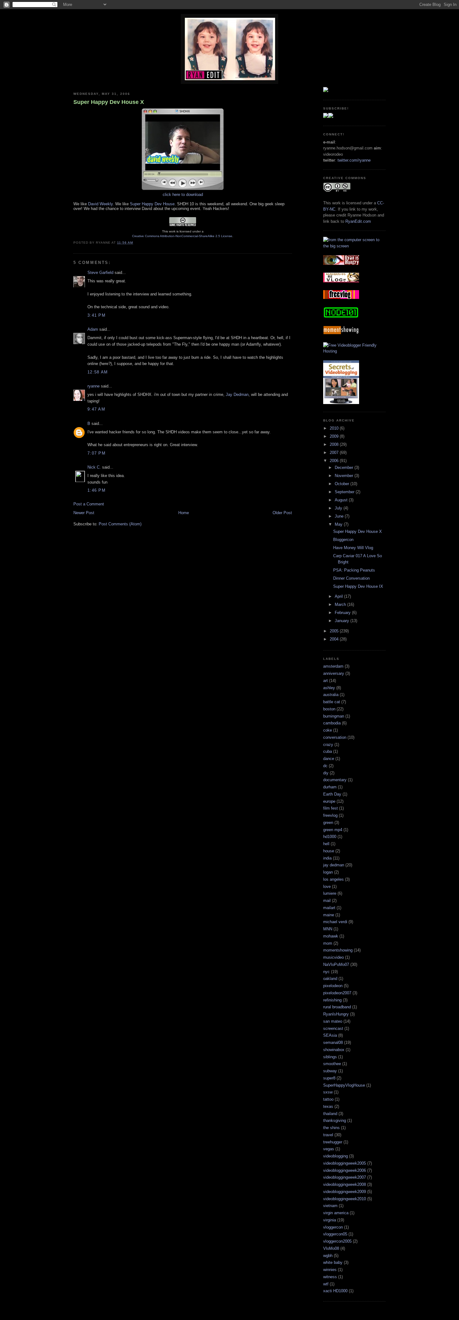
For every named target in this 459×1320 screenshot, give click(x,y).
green (328, 822)
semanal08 (333, 1042)
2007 (335, 452)
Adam (92, 329)
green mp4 (332, 829)
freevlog (330, 815)
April (339, 596)
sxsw (328, 1092)
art (325, 680)
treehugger (332, 1142)
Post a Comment (88, 504)
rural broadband (337, 1007)
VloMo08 (331, 1248)
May (339, 524)
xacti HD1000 (335, 1290)
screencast (333, 1028)
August (342, 500)
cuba (327, 751)
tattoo (328, 1099)
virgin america (335, 1212)
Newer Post (83, 512)
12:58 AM (97, 372)
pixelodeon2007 (337, 993)
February (343, 612)
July (339, 508)
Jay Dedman (237, 394)
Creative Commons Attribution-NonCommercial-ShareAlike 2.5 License (182, 236)
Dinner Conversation (351, 578)
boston (329, 709)
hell (326, 843)
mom (327, 943)
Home (183, 512)
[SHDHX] (183, 190)
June (340, 516)
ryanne (93, 386)
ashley (329, 687)
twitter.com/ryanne (354, 160)
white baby (333, 1262)
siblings (330, 1057)
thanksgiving (334, 1120)
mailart (329, 907)
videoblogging (335, 1156)
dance (328, 758)
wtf (325, 1284)
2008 (335, 444)
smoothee (332, 1063)
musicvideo (333, 957)
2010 (335, 428)
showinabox (333, 1049)
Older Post (282, 512)
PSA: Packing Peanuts (354, 570)
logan (328, 872)
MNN (327, 929)
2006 (335, 460)
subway (330, 1071)
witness (330, 1276)
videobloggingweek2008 (344, 1184)
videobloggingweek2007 (344, 1177)
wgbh (328, 1255)
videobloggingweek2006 (344, 1170)
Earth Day (332, 794)
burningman (333, 716)
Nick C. (94, 467)
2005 (335, 631)
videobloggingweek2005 (344, 1163)
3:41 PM (96, 315)
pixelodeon (333, 985)
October (342, 483)
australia (330, 694)
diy (325, 773)
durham (330, 787)
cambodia (332, 723)
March (341, 604)
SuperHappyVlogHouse (344, 1085)
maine (328, 915)
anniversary (333, 673)
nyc (326, 971)
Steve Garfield (100, 272)
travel (328, 1134)
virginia (329, 1220)
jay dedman (333, 865)
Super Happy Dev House (152, 204)
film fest (330, 808)
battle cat (331, 701)
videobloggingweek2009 (344, 1191)
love (327, 886)
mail (327, 900)
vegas (328, 1149)
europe (329, 801)
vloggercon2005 (337, 1241)
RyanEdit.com (358, 221)
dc (325, 765)
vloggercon (333, 1227)
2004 (335, 639)
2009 (335, 436)
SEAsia (330, 1035)
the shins (331, 1127)
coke (327, 730)
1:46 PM (96, 490)
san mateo (332, 1021)
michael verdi (335, 921)
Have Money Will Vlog (353, 547)
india (327, 858)
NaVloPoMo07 (336, 964)
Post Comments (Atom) (120, 524)
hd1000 (329, 836)
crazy (328, 744)
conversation (334, 737)
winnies (330, 1269)
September (345, 492)
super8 (329, 1078)
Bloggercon (343, 539)
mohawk (330, 936)
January (342, 620)
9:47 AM (96, 409)
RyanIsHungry (336, 1014)
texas (328, 1106)
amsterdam (333, 666)
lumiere (329, 893)
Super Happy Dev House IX (358, 586)
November (344, 475)
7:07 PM (96, 453)
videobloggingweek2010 (344, 1198)
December (344, 467)
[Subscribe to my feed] (328, 116)
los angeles (333, 879)
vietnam (330, 1205)
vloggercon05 (335, 1234)
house (328, 851)
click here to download (183, 194)
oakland (330, 978)
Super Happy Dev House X (108, 102)
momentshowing (338, 950)
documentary (335, 779)
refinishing (332, 1000)
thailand (330, 1113)
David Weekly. (101, 204)
